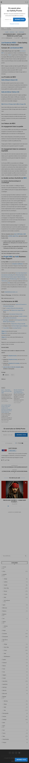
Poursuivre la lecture (14, 23)
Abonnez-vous (19, 19)
